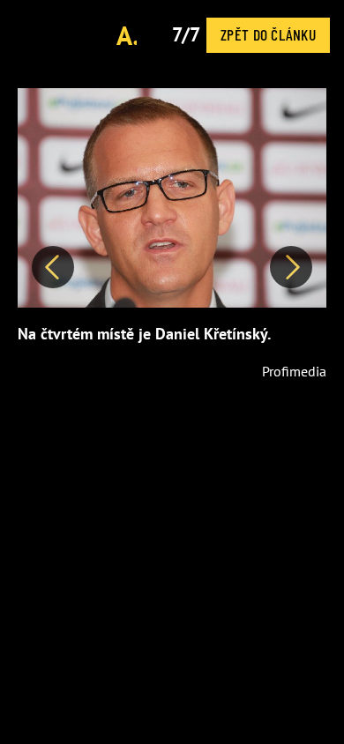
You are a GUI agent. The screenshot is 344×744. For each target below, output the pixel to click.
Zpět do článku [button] (268, 34)
